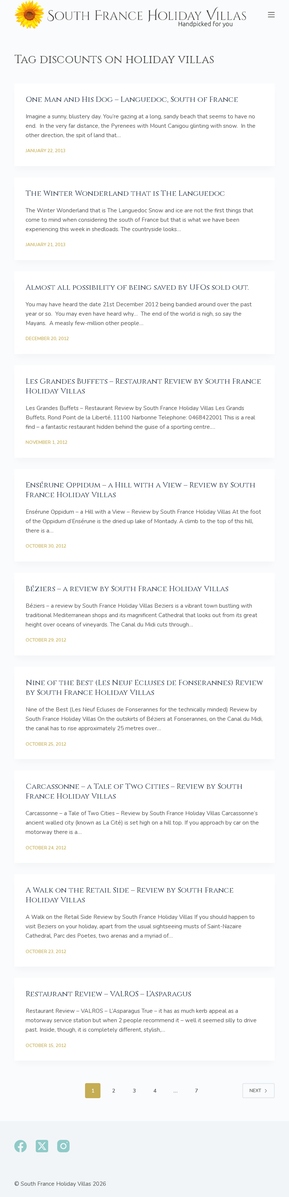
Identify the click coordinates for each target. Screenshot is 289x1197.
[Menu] (271, 14)
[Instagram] (63, 1146)
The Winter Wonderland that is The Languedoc (125, 193)
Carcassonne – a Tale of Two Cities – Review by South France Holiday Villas (134, 791)
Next (255, 1091)
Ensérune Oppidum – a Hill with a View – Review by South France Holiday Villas (141, 490)
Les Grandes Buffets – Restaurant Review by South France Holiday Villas (143, 386)
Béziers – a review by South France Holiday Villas (127, 589)
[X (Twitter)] (42, 1146)
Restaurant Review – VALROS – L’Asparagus (108, 994)
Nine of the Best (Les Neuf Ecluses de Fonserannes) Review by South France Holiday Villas (144, 688)
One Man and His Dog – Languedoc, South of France (132, 99)
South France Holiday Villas (56, 1184)
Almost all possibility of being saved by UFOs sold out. (137, 287)
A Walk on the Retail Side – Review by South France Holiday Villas (130, 895)
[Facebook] (20, 1146)
